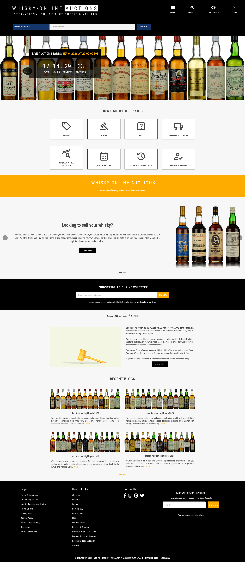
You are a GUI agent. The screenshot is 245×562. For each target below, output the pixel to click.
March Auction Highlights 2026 (160, 455)
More (87, 423)
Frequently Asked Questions (85, 536)
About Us (76, 495)
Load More (122, 474)
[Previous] (5, 237)
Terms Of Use (27, 509)
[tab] (120, 272)
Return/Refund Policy (30, 522)
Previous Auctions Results (84, 532)
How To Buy (77, 509)
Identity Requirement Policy (33, 504)
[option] (122, 68)
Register (76, 499)
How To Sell (77, 513)
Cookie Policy (27, 518)
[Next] (239, 237)
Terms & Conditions (29, 495)
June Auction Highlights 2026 (160, 413)
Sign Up (163, 295)
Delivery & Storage (80, 527)
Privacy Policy (27, 513)
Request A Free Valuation (83, 541)
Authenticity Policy (29, 499)
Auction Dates (78, 522)
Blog (74, 518)
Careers (75, 545)
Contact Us (77, 504)
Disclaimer (25, 527)
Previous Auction (23, 27)
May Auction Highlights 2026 (85, 456)
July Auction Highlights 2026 (85, 413)
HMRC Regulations (29, 532)
